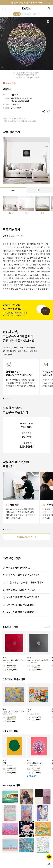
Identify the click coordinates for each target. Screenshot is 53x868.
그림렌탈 (17, 14)
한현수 (13, 94)
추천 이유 (20, 236)
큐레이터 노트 (8, 236)
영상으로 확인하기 (24, 536)
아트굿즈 (36, 14)
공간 (13, 190)
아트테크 (26, 14)
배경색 (40, 190)
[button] (3, 398)
